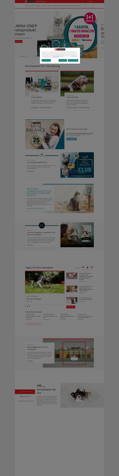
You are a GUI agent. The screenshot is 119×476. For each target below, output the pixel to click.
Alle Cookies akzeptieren (73, 60)
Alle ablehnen (62, 60)
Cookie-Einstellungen (46, 60)
